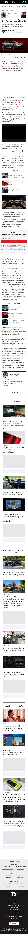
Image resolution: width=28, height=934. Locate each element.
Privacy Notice (19, 246)
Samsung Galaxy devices (21, 866)
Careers (14, 914)
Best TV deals (7, 886)
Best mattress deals (21, 883)
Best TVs (19, 875)
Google (18, 286)
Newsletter (23, 57)
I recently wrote (6, 97)
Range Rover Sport (20, 298)
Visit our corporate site (17, 929)
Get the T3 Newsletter (21, 6)
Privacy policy (14, 907)
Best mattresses (19, 877)
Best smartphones (8, 877)
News (21, 32)
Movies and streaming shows (7, 869)
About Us (14, 903)
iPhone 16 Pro (7, 866)
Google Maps (22, 331)
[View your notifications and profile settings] (12, 2)
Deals (10, 6)
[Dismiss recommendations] (26, 10)
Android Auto (16, 66)
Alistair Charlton (11, 30)
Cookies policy (14, 909)
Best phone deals (7, 883)
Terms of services (17, 245)
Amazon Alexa (6, 296)
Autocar (11, 219)
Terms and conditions (14, 905)
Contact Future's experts (14, 901)
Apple (11, 286)
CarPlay (19, 355)
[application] (14, 132)
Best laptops (8, 875)
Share (5, 57)
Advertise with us (14, 911)
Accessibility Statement (14, 898)
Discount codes (21, 886)
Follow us (16, 57)
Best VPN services (20, 869)
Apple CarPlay (6, 66)
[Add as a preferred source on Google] (14, 923)
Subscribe (19, 2)
